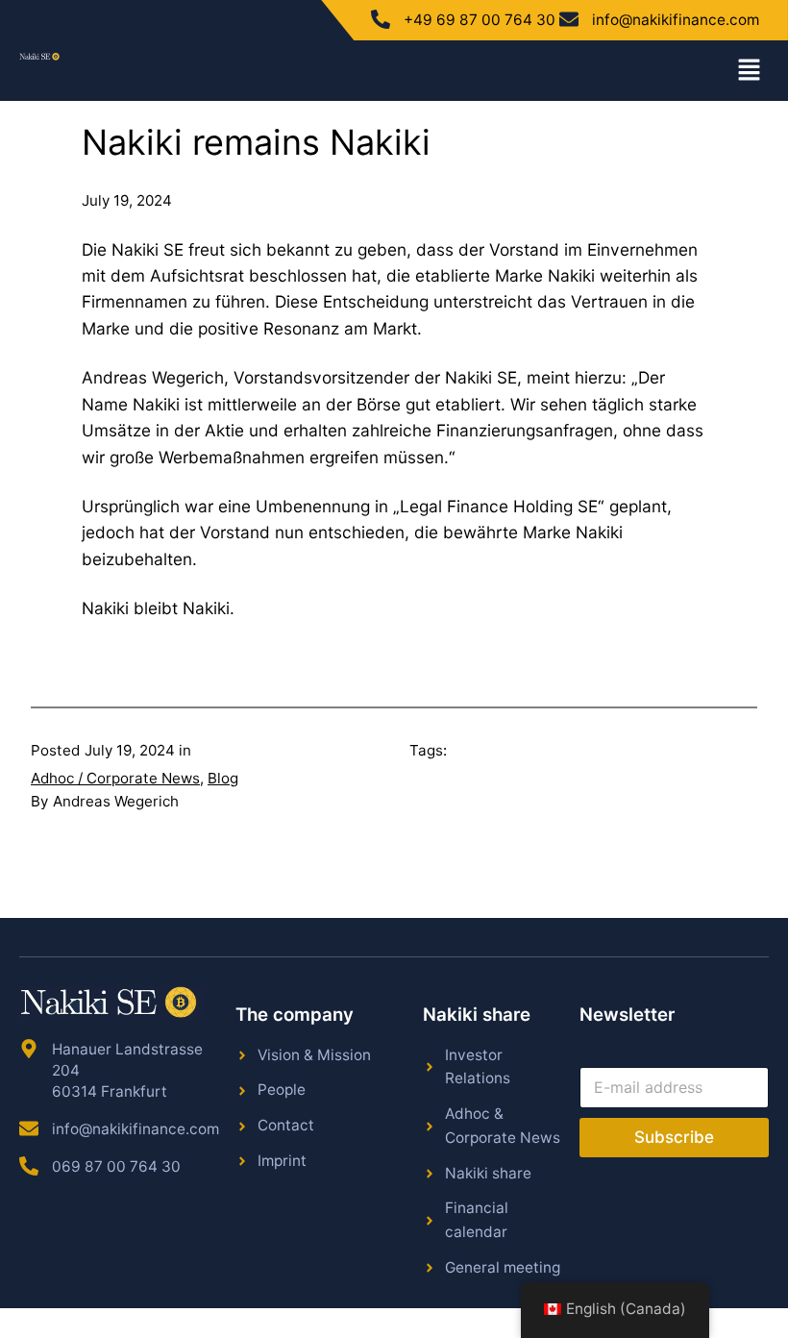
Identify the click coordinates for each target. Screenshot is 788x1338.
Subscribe (674, 1137)
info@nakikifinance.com (675, 20)
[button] (749, 70)
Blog (223, 778)
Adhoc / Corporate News (115, 778)
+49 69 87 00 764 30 (479, 20)
